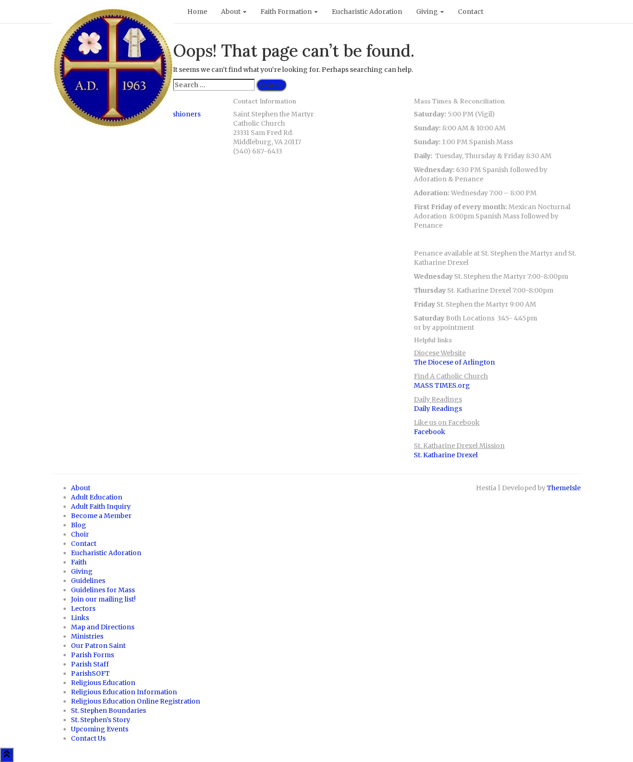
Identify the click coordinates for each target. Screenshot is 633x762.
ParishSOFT (90, 673)
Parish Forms (92, 655)
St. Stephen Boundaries (108, 710)
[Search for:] (214, 85)
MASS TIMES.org (442, 385)
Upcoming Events (99, 729)
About (231, 11)
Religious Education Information (124, 692)
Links (80, 618)
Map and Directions (102, 627)
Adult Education (96, 497)
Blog (78, 525)
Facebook (429, 432)
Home (197, 11)
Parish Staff (90, 664)
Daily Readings (438, 408)
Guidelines (88, 580)
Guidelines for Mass (103, 590)
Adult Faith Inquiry (101, 506)
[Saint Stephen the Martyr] (112, 11)
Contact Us (88, 738)
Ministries (87, 636)
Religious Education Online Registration (135, 701)
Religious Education (103, 683)
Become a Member (101, 516)
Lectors (83, 608)
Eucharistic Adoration (367, 11)
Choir (80, 534)
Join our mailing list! (103, 599)
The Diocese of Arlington (454, 362)
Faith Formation (286, 11)
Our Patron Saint (98, 645)
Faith (79, 562)
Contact (470, 11)
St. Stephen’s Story (100, 720)
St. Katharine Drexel (446, 455)
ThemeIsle (564, 488)
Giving (427, 11)
